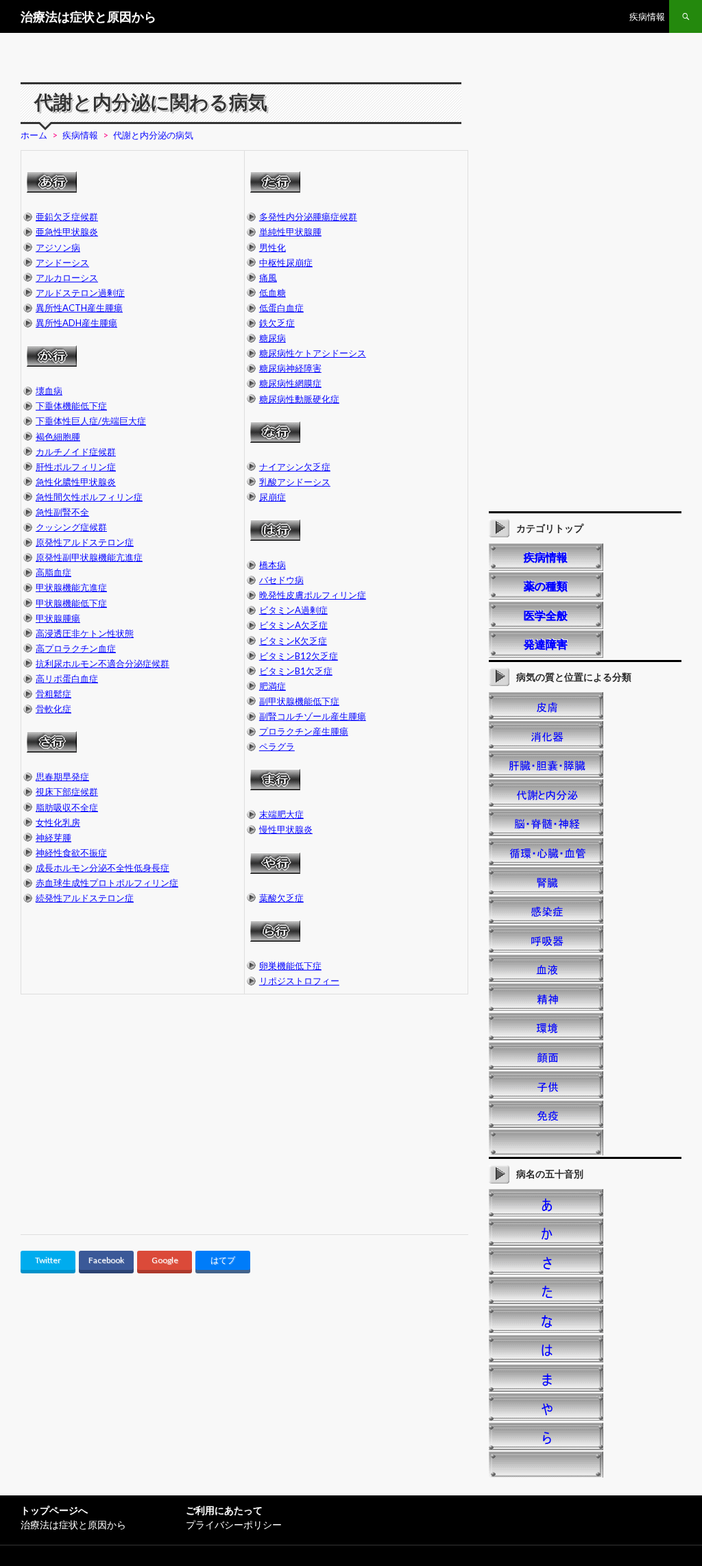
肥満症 (272, 686)
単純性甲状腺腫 (290, 231)
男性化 (272, 247)
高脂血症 (53, 572)
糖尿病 (272, 337)
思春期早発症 (62, 776)
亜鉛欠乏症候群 (67, 216)
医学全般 (546, 615)
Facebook (106, 1260)
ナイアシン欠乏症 (294, 466)
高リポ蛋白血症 (67, 678)
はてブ (222, 1260)
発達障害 (546, 643)
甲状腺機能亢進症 (71, 587)
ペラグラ (277, 746)
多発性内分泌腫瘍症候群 (308, 216)
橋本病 (272, 564)
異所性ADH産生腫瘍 (76, 322)
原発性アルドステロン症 (85, 542)
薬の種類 (546, 585)
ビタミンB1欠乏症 (295, 670)
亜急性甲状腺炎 (67, 231)
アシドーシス (62, 262)
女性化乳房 (58, 822)
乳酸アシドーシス (294, 481)
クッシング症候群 (71, 527)
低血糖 (272, 292)
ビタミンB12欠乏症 (298, 655)
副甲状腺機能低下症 (299, 701)
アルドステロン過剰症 (80, 292)
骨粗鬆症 (53, 693)
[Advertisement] (136, 1120)
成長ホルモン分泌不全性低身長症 (102, 867)
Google (165, 1260)
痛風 (268, 277)
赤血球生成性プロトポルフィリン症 (107, 882)
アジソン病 (58, 247)
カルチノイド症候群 (76, 451)
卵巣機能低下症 (290, 965)
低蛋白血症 (281, 307)
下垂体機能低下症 (71, 405)
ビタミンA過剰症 (293, 609)
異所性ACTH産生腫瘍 (79, 307)
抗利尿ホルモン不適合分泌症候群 (102, 663)
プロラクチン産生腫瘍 (303, 731)
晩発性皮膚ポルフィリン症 (312, 594)
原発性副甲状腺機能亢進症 (89, 557)
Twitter (48, 1260)
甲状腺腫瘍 (58, 618)
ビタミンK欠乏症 (293, 640)
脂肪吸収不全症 (67, 807)
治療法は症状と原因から (88, 16)
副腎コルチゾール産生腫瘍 (312, 716)
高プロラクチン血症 (76, 648)
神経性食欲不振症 (71, 852)
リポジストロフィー (299, 980)
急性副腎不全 (62, 511)
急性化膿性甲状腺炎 (76, 481)
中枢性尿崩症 (286, 262)
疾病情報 (647, 16)
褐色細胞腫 (58, 436)
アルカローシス (67, 277)
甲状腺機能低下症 (71, 603)
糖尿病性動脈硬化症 (299, 398)
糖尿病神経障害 (290, 368)
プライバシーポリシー (234, 1524)
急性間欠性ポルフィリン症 (89, 496)
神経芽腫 (53, 837)
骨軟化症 (53, 708)
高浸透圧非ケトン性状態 (85, 633)
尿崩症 (272, 496)
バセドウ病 (281, 579)
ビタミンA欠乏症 (293, 625)
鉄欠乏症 (277, 322)
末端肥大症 (281, 814)
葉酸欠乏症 (281, 897)
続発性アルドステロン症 (85, 897)
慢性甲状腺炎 (286, 829)
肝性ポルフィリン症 (76, 466)
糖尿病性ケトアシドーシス (312, 352)
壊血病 (49, 390)
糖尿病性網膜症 (290, 383)
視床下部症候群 (67, 791)
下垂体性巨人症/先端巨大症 (91, 420)
